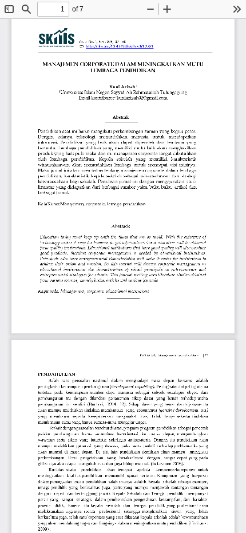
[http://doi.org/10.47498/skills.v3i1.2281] (119, 46)
